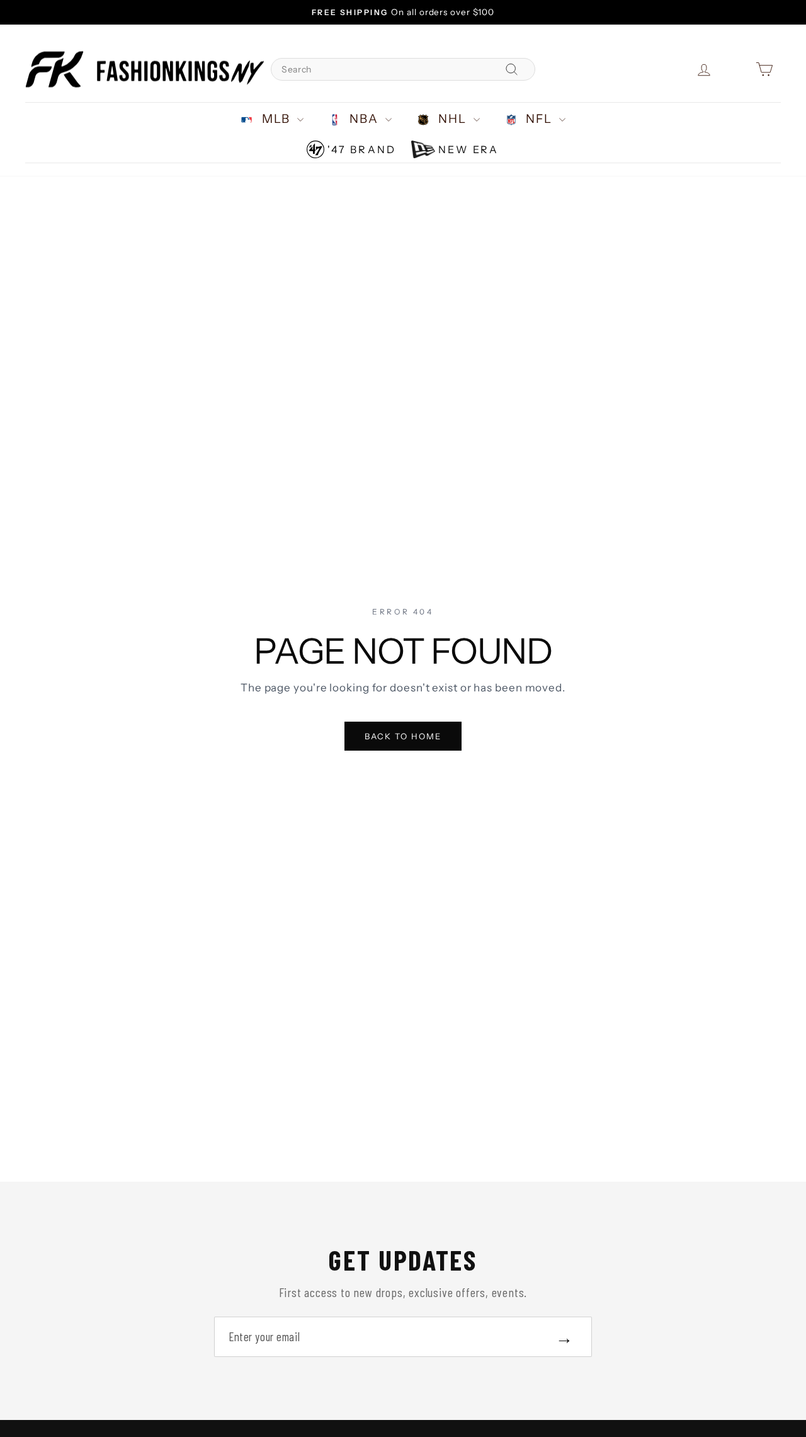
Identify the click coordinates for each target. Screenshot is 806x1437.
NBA (364, 119)
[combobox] (403, 69)
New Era (468, 149)
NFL (540, 119)
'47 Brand (361, 149)
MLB (276, 119)
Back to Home (403, 736)
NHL (452, 119)
